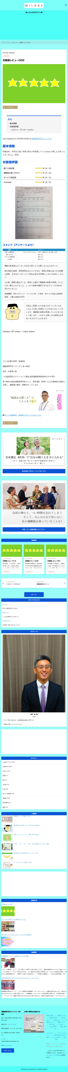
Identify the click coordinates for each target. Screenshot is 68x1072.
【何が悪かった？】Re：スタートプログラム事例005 (16, 934)
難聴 (4, 807)
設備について (57, 1020)
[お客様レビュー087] (8, 911)
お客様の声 (6, 55)
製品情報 (5, 802)
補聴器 (4, 798)
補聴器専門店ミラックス (42, 139)
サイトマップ (50, 1033)
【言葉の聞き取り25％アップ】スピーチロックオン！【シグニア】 (20, 978)
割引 (4, 780)
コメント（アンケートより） (22, 130)
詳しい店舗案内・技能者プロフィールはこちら (22, 415)
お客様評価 (14, 126)
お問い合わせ (6, 620)
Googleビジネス (7, 762)
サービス (5, 604)
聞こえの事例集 (7, 793)
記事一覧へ (34, 594)
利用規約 (58, 1055)
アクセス (60, 1024)
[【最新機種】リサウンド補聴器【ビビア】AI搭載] (8, 963)
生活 (4, 789)
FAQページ (6, 612)
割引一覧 (52, 1024)
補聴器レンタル (61, 1015)
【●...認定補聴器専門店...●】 (34, 12)
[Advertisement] (34, 27)
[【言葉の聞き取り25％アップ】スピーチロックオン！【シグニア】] (8, 985)
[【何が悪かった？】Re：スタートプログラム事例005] (8, 941)
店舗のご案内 (49, 1015)
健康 (4, 775)
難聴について (61, 1022)
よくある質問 (52, 1026)
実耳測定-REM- (53, 1017)
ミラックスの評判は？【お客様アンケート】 (13, 919)
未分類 (4, 784)
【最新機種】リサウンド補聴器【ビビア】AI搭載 (15, 956)
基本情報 (13, 123)
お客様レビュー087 (6, 904)
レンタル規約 (56, 1037)
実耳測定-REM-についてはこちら (34, 471)
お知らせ (5, 771)
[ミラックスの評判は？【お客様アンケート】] (8, 926)
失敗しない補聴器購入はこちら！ (34, 529)
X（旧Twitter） (8, 1045)
